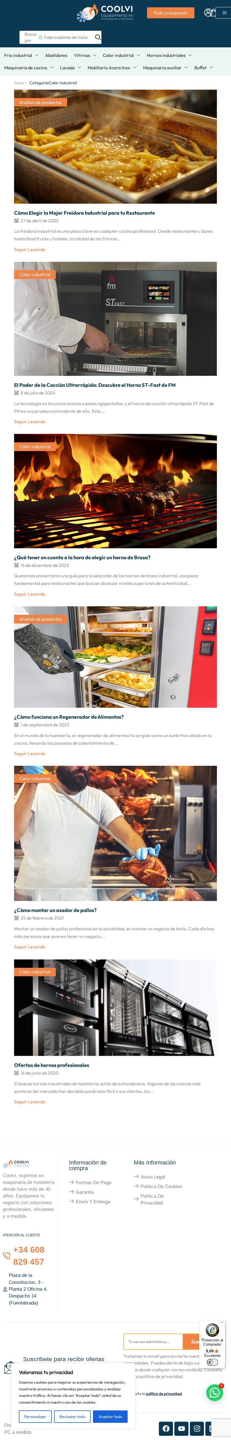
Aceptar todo (110, 1416)
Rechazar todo (72, 1416)
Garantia (85, 1192)
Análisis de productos (40, 102)
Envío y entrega (93, 1201)
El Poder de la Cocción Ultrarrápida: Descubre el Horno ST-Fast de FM (95, 385)
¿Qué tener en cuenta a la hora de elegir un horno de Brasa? (82, 557)
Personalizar (35, 1416)
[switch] (212, 1362)
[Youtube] (181, 1429)
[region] (73, 1396)
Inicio (19, 82)
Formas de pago (93, 1182)
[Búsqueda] (95, 37)
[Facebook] (166, 1429)
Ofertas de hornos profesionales (51, 1065)
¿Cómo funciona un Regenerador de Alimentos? (69, 717)
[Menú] (222, 1323)
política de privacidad (164, 1393)
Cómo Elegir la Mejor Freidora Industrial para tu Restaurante (84, 213)
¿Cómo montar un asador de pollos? (55, 910)
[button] (208, 13)
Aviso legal (153, 1177)
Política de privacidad (152, 1199)
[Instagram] (197, 1429)
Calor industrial (34, 274)
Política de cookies (161, 1186)
